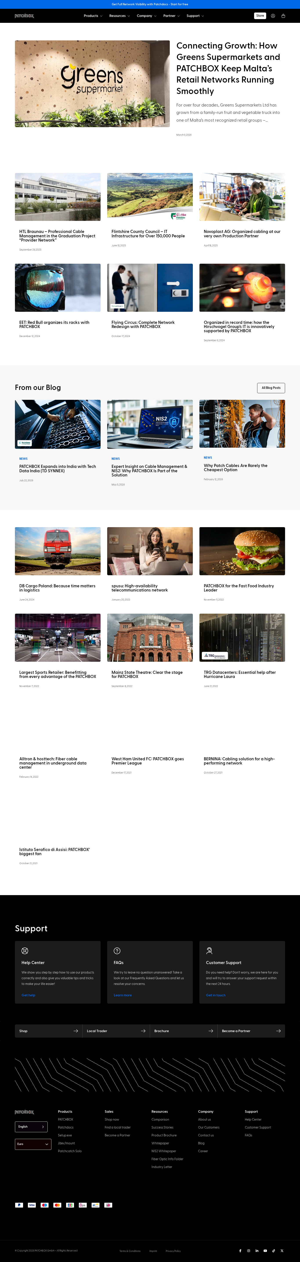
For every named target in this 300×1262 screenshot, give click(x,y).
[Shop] (76, 1031)
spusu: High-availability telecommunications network (140, 588)
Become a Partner (236, 1031)
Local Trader (97, 1031)
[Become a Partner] (278, 1031)
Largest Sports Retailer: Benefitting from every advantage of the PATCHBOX (57, 675)
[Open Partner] (178, 15)
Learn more (123, 995)
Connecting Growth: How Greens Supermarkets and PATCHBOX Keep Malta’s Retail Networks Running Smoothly (228, 68)
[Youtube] (265, 1251)
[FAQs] (117, 951)
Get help (28, 995)
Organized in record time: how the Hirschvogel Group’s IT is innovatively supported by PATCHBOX (239, 327)
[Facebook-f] (240, 1251)
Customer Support (223, 963)
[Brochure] (211, 1031)
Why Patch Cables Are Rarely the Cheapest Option (235, 468)
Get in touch (216, 995)
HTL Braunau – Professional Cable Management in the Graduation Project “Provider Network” (57, 236)
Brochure (161, 1031)
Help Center (33, 963)
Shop (23, 1031)
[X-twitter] (282, 1251)
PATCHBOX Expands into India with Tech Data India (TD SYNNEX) (57, 469)
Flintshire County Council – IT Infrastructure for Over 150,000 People (148, 234)
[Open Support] (202, 15)
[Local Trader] (143, 1031)
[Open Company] (155, 15)
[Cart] (283, 16)
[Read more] (58, 197)
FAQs (119, 963)
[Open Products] (101, 15)
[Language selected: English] (156, 1258)
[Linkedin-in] (257, 1251)
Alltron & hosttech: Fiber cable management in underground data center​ (53, 763)
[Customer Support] (209, 951)
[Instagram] (249, 1251)
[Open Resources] (128, 15)
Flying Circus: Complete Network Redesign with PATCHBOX (143, 325)
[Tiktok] (274, 1251)
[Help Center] (25, 951)
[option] (23, 1258)
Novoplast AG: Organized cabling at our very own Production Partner (242, 234)
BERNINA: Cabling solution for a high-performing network (239, 761)
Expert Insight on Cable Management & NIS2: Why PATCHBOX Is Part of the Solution (149, 471)
